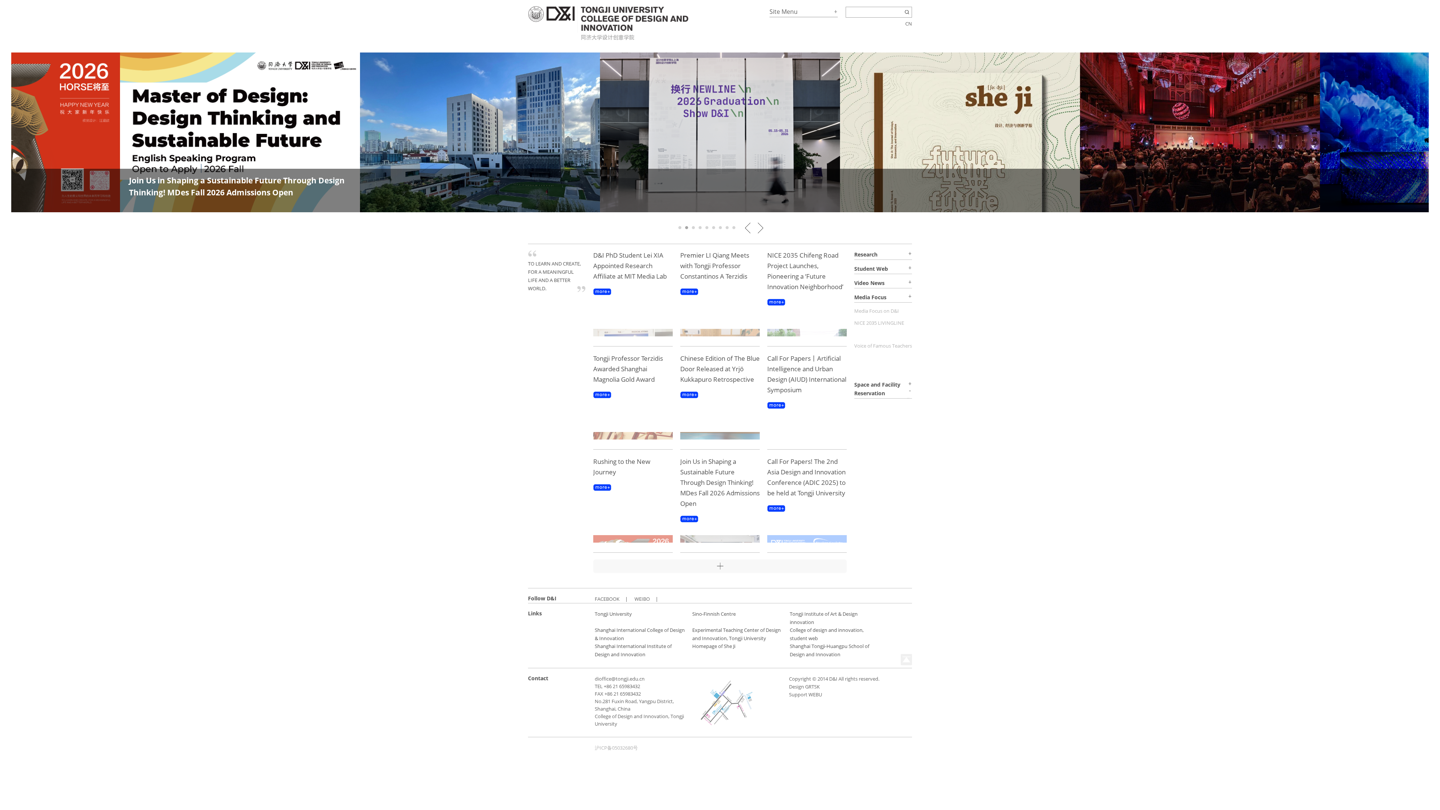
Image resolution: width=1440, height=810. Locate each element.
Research (866, 254)
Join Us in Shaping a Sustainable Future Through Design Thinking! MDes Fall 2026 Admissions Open (720, 482)
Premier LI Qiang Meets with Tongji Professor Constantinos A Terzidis (714, 265)
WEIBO (642, 599)
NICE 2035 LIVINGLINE (879, 323)
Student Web (871, 268)
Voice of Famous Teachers (883, 345)
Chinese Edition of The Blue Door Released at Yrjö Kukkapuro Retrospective (720, 369)
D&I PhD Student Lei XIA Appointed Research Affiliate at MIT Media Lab (630, 265)
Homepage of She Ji (713, 646)
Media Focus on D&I (876, 311)
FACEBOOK (607, 599)
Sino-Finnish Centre (714, 613)
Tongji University (613, 613)
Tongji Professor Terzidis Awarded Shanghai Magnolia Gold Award (628, 369)
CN (908, 23)
